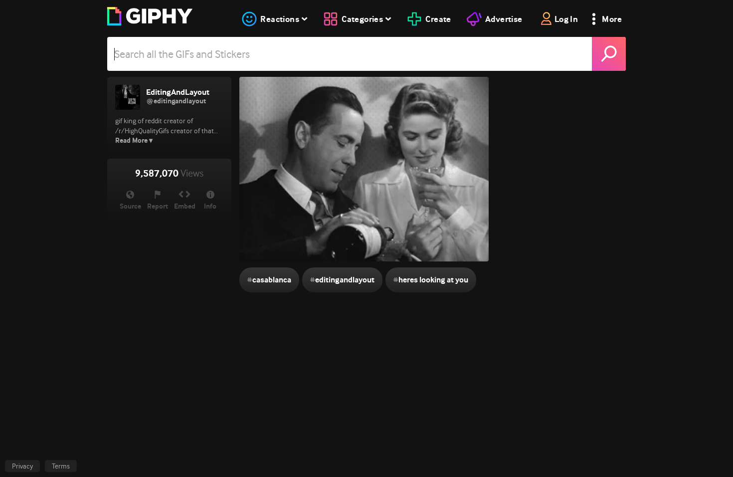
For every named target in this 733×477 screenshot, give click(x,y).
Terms (61, 466)
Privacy (22, 466)
